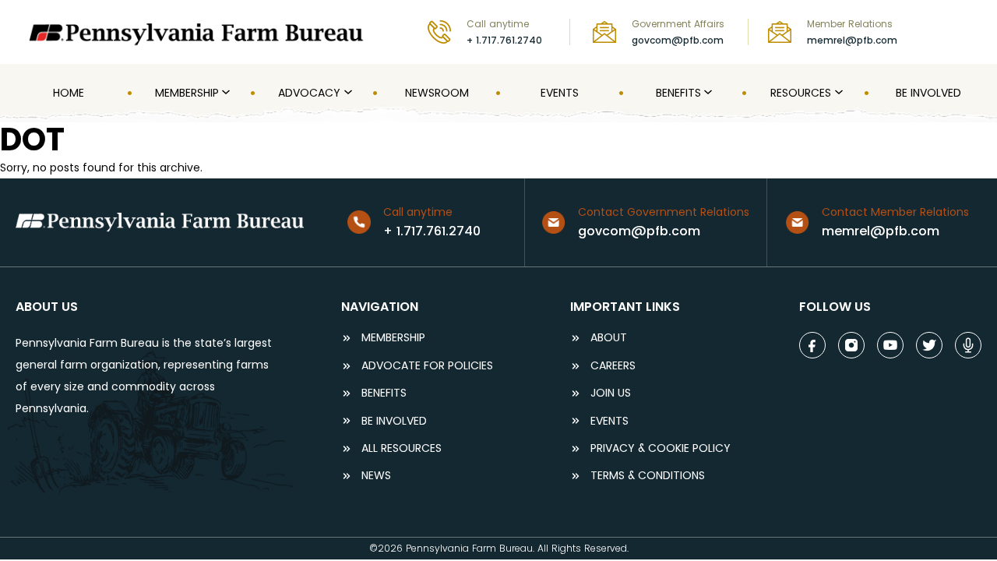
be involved (394, 421)
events (609, 421)
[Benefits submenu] (706, 93)
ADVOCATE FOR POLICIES (427, 366)
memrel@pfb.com (852, 40)
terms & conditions (647, 476)
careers (613, 366)
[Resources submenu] (837, 93)
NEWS (376, 476)
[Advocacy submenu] (346, 93)
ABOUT (608, 338)
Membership (393, 338)
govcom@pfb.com (678, 40)
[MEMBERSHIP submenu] (224, 93)
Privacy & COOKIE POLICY (660, 448)
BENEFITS (384, 393)
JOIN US (610, 393)
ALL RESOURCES (401, 448)
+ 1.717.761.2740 (504, 40)
